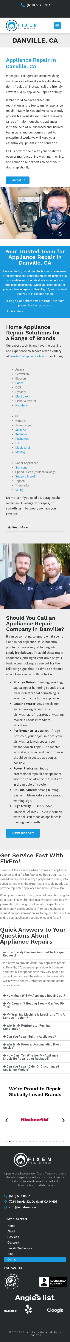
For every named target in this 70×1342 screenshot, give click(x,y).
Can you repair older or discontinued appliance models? (31, 1068)
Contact (12, 1259)
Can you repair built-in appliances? (31, 1036)
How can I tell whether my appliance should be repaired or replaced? (30, 1057)
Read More (16, 311)
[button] (57, 25)
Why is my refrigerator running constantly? (27, 1027)
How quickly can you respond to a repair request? (34, 954)
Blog (10, 1254)
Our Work (13, 1242)
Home (11, 1226)
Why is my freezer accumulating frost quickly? (32, 1046)
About (11, 1231)
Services (13, 1237)
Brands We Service (19, 1248)
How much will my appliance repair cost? (36, 995)
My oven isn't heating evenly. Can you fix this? (33, 1005)
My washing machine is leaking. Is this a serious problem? (34, 1016)
